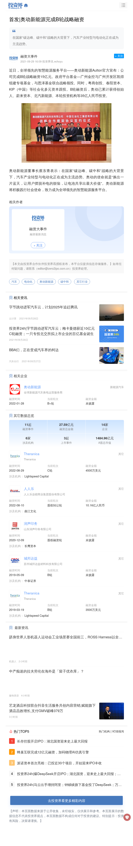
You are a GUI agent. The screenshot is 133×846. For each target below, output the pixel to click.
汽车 (14, 281)
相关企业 (20, 375)
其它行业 (82, 281)
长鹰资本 (30, 546)
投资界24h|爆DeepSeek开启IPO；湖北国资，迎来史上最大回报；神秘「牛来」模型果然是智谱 (69, 774)
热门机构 (104, 731)
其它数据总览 (24, 415)
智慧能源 (84, 189)
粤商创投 (95, 82)
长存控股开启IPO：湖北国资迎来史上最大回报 (52, 741)
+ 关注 (119, 56)
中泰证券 (30, 580)
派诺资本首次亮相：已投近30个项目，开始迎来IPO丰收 (59, 762)
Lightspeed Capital (36, 476)
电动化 (28, 281)
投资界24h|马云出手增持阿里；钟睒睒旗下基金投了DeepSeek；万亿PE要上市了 (70, 785)
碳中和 (64, 281)
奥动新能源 (46, 281)
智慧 (41, 70)
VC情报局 (118, 731)
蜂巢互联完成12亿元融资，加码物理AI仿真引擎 (53, 752)
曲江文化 (30, 511)
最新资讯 (21, 627)
